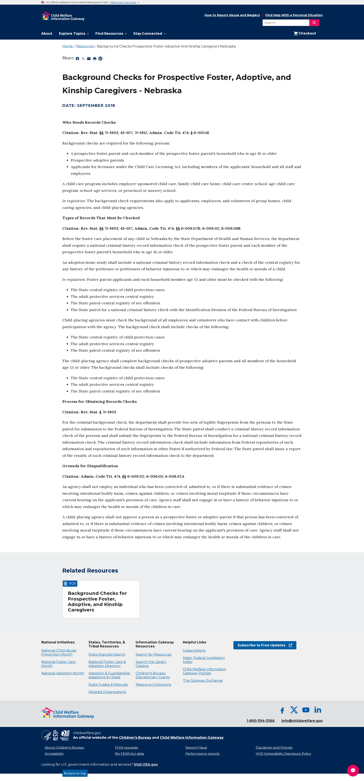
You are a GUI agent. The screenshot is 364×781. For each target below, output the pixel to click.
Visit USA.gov (146, 764)
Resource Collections (153, 685)
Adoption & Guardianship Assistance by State (109, 675)
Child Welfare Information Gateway (191, 738)
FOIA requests (126, 747)
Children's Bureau (135, 738)
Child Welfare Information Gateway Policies (204, 671)
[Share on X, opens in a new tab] (83, 59)
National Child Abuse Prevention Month (58, 652)
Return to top (75, 773)
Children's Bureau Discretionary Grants (153, 675)
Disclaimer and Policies (274, 747)
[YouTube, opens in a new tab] (306, 710)
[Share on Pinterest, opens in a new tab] (100, 59)
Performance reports (202, 754)
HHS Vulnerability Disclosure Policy (283, 754)
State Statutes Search (106, 654)
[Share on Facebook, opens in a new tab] (77, 59)
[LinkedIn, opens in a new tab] (318, 710)
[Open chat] (353, 770)
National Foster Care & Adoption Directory (107, 664)
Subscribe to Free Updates (259, 645)
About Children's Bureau (64, 747)
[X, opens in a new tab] (294, 710)
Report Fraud (196, 747)
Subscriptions (194, 650)
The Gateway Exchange (203, 681)
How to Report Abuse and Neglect (232, 15)
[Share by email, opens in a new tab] (89, 59)
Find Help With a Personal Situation (294, 15)
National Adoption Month (62, 673)
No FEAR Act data (129, 754)
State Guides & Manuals (108, 685)
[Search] (314, 22)
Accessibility (54, 754)
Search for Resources (153, 654)
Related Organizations (107, 692)
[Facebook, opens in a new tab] (282, 710)
